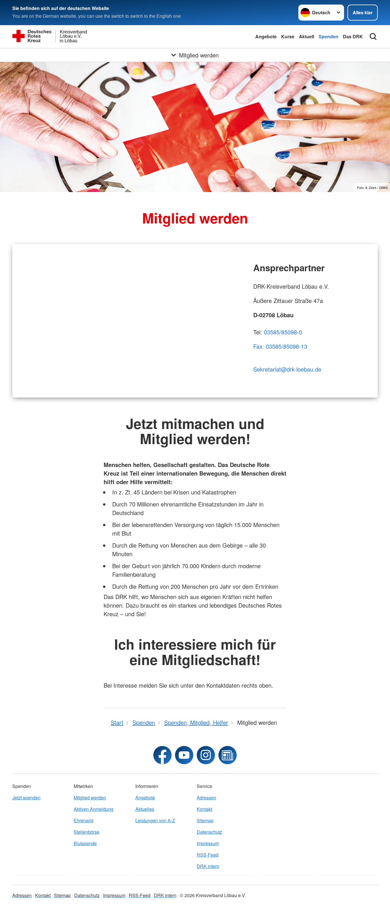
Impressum (208, 843)
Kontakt (204, 809)
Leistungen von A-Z (155, 820)
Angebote (266, 36)
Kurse (287, 36)
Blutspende (85, 843)
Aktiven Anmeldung (93, 809)
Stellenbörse (86, 832)
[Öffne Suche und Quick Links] (373, 36)
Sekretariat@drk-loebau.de (287, 369)
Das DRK (353, 36)
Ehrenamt (83, 820)
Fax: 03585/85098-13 (280, 346)
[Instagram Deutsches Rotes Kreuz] (206, 755)
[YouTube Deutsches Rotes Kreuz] (184, 755)
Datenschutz (209, 832)
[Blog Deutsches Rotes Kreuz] (227, 755)
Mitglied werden (90, 797)
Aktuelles (144, 809)
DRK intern (208, 866)
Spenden (328, 36)
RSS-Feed (207, 854)
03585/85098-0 (283, 332)
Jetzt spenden (26, 797)
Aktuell (306, 36)
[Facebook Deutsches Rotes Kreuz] (162, 755)
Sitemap (205, 820)
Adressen (206, 797)
